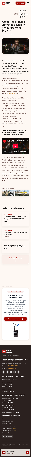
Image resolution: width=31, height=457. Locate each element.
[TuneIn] (7, 372)
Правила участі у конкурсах (9, 426)
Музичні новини (16, 14)
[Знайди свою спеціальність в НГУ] (15, 193)
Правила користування (8, 419)
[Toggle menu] (28, 3)
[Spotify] (11, 372)
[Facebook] (18, 372)
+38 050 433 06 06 (12, 366)
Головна (4, 14)
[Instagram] (14, 372)
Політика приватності (7, 421)
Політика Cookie (6, 423)
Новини (10, 14)
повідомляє (11, 94)
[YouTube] (3, 372)
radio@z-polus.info (10, 368)
